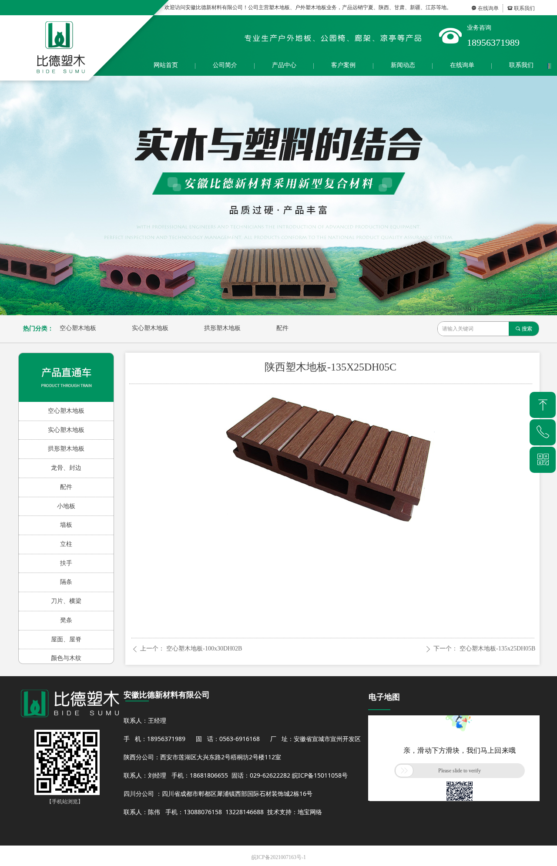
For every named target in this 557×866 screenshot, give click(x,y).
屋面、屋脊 (66, 639)
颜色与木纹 (66, 658)
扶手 (66, 563)
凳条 (66, 620)
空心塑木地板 (78, 328)
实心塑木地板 (150, 328)
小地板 (66, 506)
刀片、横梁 (66, 601)
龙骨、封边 (66, 468)
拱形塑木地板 (222, 328)
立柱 (66, 544)
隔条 (66, 582)
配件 (282, 328)
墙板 (66, 525)
